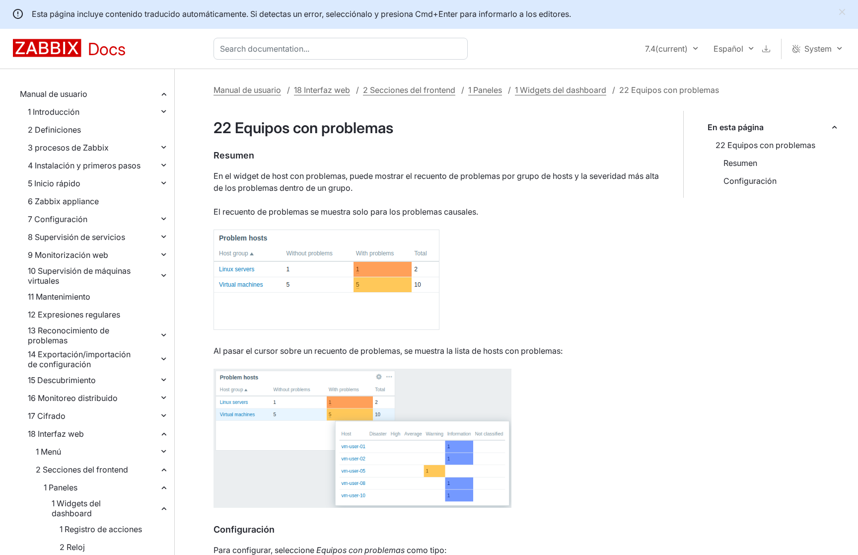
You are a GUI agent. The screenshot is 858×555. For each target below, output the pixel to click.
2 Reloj (72, 547)
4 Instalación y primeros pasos (84, 165)
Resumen (740, 163)
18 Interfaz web (56, 434)
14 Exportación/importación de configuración (79, 359)
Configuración (750, 181)
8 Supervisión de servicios (76, 237)
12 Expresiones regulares (74, 314)
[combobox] (343, 48)
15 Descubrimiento (62, 380)
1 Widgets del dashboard (76, 508)
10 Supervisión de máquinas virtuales (79, 276)
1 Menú (48, 452)
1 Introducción (53, 112)
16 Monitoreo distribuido (73, 398)
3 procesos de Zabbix (68, 148)
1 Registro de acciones (101, 529)
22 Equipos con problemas (765, 145)
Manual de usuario (53, 94)
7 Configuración (57, 219)
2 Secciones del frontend (82, 470)
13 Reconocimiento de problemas (68, 335)
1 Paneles (60, 487)
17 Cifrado (47, 416)
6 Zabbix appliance (63, 201)
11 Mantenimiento (59, 297)
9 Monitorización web (68, 255)
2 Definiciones (54, 130)
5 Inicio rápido (54, 183)
